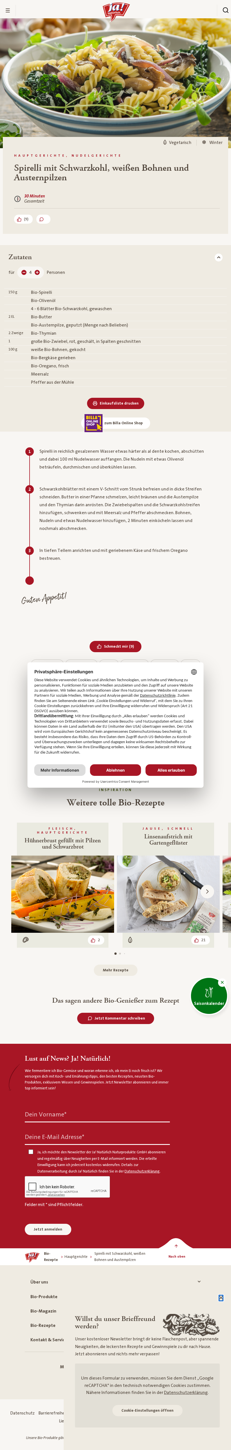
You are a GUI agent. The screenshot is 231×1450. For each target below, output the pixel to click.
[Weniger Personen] (23, 272)
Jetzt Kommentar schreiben (120, 1018)
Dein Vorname (45, 1114)
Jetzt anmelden (48, 1229)
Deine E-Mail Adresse (54, 1137)
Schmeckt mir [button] (122, 646)
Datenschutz (22, 1413)
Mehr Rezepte (115, 970)
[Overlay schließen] (221, 1298)
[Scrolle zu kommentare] (43, 219)
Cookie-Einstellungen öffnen (147, 1410)
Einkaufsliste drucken (119, 403)
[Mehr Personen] (37, 272)
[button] (222, 982)
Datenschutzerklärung (186, 1392)
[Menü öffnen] (8, 10)
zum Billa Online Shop (123, 423)
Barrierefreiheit (53, 1413)
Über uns (39, 1282)
